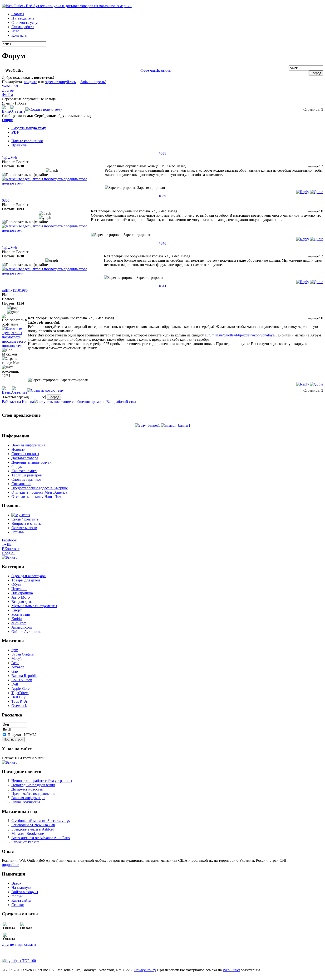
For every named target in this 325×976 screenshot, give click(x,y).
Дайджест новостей (27, 789)
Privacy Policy (145, 970)
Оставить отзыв (24, 528)
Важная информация (28, 798)
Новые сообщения (27, 141)
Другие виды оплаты (19, 944)
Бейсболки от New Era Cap (33, 825)
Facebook (9, 540)
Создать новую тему (28, 128)
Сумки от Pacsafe (25, 842)
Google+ (8, 553)
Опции (7, 120)
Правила (163, 70)
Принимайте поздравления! (34, 793)
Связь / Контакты (25, 519)
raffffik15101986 (15, 290)
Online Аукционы (25, 802)
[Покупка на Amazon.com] (175, 425)
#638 (162, 153)
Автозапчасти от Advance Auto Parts (40, 838)
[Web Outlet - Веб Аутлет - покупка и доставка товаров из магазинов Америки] (67, 6)
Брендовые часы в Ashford (32, 829)
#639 (162, 196)
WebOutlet (10, 86)
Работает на (11, 402)
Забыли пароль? (93, 82)
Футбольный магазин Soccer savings (40, 821)
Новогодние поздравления (33, 785)
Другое (8, 90)
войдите (30, 82)
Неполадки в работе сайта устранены (41, 781)
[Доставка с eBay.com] (147, 425)
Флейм (7, 95)
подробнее (10, 865)
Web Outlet (231, 970)
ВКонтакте (11, 549)
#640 (162, 243)
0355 (6, 200)
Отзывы (18, 532)
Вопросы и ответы (26, 523)
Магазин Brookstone (27, 833)
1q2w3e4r (9, 157)
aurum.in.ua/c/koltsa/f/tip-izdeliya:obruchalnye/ (240, 335)
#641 (162, 286)
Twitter (7, 544)
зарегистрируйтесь (60, 82)
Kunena (28, 402)
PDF (15, 132)
